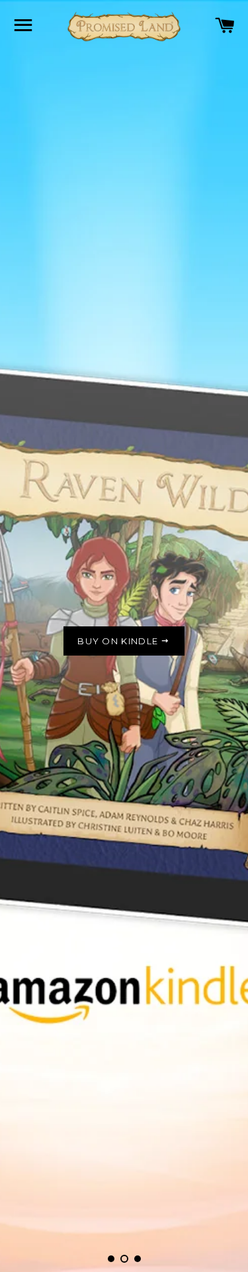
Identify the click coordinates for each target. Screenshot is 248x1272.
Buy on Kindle (119, 641)
